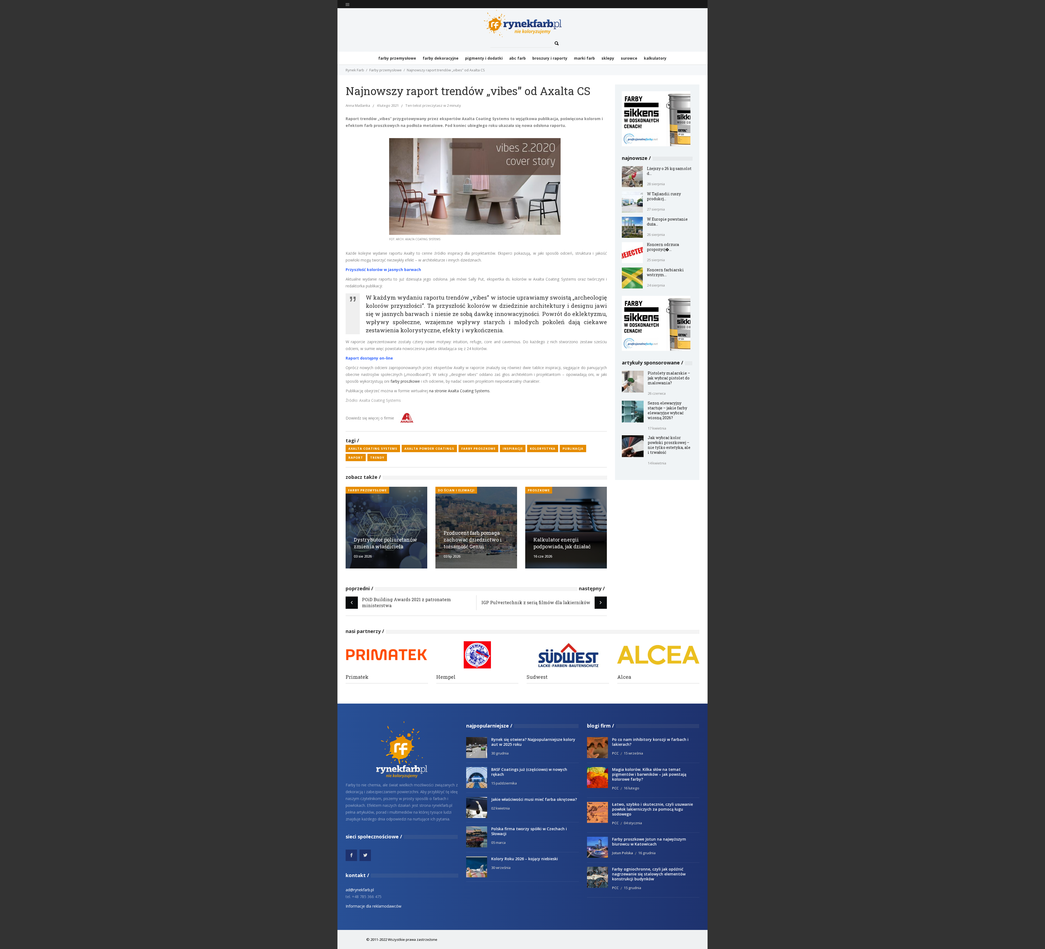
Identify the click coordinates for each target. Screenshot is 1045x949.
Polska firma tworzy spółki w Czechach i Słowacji (529, 831)
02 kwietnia (500, 808)
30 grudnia (500, 753)
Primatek (357, 677)
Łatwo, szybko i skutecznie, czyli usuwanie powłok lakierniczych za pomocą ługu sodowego (652, 809)
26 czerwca (657, 393)
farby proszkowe (405, 381)
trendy (377, 457)
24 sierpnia (656, 285)
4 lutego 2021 (388, 105)
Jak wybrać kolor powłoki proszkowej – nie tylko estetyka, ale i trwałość (669, 445)
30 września (501, 867)
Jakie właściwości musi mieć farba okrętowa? (534, 799)
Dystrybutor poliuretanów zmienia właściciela (385, 543)
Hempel (446, 677)
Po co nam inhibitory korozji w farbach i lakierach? (650, 742)
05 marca (498, 842)
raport (355, 457)
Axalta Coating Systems (372, 448)
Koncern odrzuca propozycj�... (663, 247)
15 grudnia (632, 887)
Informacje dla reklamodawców (373, 906)
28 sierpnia (656, 183)
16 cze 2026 (542, 556)
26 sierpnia (656, 234)
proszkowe (539, 490)
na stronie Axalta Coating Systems (459, 390)
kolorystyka (542, 448)
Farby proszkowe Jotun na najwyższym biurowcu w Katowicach (649, 842)
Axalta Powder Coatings (429, 448)
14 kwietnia (657, 463)
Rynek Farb (355, 70)
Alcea (624, 677)
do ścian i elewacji (456, 490)
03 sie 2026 (363, 556)
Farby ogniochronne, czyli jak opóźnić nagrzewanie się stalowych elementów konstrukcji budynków (649, 873)
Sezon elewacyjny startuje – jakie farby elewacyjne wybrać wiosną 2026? (667, 410)
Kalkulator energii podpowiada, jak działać (562, 543)
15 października (504, 783)
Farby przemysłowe (385, 70)
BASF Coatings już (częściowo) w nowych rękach (529, 772)
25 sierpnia (656, 259)
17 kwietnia (657, 428)
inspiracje (513, 448)
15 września (633, 753)
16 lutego (631, 788)
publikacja (573, 448)
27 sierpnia (656, 209)
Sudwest (537, 677)
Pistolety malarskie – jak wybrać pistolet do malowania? (669, 377)
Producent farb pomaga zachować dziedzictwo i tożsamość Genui (473, 540)
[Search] (557, 43)
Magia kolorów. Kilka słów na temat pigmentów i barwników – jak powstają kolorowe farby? (649, 774)
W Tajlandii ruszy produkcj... (664, 196)
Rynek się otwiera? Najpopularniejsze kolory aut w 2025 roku (533, 742)
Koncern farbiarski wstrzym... (665, 272)
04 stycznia (633, 822)
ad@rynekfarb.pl (360, 889)
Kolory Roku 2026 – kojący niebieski (524, 858)
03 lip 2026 (452, 556)
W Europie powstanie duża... (667, 222)
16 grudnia (647, 852)
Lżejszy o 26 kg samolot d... (669, 171)
